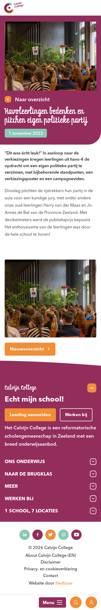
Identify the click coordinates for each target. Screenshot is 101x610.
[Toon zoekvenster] (76, 602)
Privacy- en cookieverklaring (50, 568)
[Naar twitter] (50, 535)
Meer (11, 486)
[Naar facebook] (37, 535)
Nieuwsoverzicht (27, 348)
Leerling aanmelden (30, 414)
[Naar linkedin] (24, 535)
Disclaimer (51, 562)
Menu (48, 602)
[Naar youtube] (76, 535)
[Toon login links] (91, 602)
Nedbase (64, 583)
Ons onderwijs (25, 461)
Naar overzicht (32, 99)
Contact (50, 575)
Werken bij (19, 498)
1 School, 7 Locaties (31, 511)
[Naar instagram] (63, 535)
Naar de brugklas (28, 474)
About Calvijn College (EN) (50, 555)
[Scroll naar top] (91, 387)
